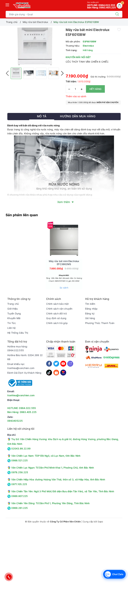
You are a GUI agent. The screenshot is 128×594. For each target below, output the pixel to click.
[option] (34, 46)
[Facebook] (49, 364)
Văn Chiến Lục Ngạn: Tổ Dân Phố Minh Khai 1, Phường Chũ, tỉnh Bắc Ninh (52, 467)
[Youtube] (63, 364)
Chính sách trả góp (57, 323)
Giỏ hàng (90, 318)
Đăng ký (90, 313)
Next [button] (62, 73)
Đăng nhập (91, 308)
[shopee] (56, 372)
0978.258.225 (19, 472)
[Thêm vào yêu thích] (119, 29)
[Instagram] (70, 364)
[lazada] (63, 372)
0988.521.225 (19, 460)
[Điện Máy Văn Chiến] (22, 5)
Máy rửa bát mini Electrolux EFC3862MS (64, 263)
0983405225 (15, 420)
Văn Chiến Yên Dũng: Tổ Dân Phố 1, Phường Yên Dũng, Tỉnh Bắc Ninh (50, 503)
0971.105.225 (19, 484)
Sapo (100, 521)
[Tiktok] (49, 372)
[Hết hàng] (48, 240)
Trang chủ (13, 303)
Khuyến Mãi (13, 318)
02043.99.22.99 (20, 448)
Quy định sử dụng (56, 318)
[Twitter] (56, 364)
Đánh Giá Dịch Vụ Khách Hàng (24, 372)
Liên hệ (11, 327)
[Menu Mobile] (7, 4)
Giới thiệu (12, 308)
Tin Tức (11, 323)
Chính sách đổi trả (56, 313)
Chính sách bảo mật (57, 303)
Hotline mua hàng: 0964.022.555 (17, 348)
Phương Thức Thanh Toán (99, 323)
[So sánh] (79, 240)
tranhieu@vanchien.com (20, 395)
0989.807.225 (19, 496)
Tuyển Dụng (14, 313)
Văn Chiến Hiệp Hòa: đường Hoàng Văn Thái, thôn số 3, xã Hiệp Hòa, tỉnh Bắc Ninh (58, 479)
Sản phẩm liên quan (22, 215)
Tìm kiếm (90, 303)
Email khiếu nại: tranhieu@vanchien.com (20, 366)
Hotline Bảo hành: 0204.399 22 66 (24, 357)
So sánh (64, 287)
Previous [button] (7, 73)
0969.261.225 (19, 507)
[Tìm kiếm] (117, 14)
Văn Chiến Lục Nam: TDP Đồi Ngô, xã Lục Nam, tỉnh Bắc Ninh (45, 455)
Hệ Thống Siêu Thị (17, 332)
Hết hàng (95, 89)
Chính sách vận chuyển (59, 308)
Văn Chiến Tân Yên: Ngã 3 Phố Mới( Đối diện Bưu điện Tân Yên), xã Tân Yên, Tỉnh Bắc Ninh (62, 491)
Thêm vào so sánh (76, 96)
